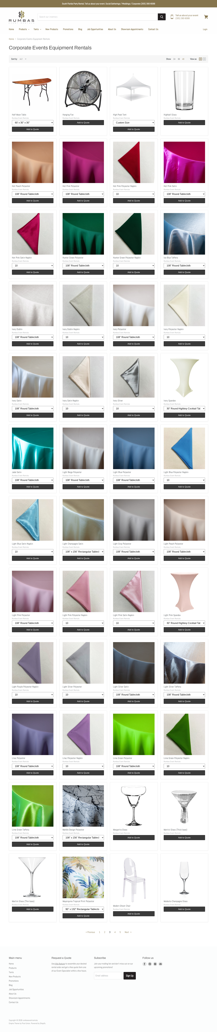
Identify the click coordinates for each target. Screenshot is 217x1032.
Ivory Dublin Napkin (71, 329)
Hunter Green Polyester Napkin (127, 257)
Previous (91, 932)
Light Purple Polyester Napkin (25, 686)
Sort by (14, 59)
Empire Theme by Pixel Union (19, 1023)
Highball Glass (170, 114)
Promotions (68, 29)
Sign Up (129, 975)
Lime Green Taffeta (20, 829)
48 (183, 59)
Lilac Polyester (18, 758)
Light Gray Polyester (122, 543)
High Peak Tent (120, 114)
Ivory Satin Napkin (71, 400)
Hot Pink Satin (170, 186)
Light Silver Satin (121, 686)
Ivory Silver (118, 400)
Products (23, 29)
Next (127, 932)
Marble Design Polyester (73, 829)
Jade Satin (16, 472)
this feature (60, 963)
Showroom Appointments (132, 29)
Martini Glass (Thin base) (23, 901)
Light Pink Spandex (172, 615)
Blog (80, 29)
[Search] (162, 16)
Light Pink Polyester (21, 615)
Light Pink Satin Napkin (123, 615)
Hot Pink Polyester (71, 186)
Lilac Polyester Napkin (73, 758)
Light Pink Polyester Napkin (75, 615)
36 (179, 59)
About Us (112, 29)
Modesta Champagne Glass (175, 901)
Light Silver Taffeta (172, 686)
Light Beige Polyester (72, 472)
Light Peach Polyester (173, 543)
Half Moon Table (19, 114)
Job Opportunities (95, 29)
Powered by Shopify (38, 1023)
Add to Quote (32, 129)
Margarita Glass (120, 829)
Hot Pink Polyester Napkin (124, 186)
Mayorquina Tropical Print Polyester (78, 901)
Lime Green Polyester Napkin (176, 758)
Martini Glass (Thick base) (175, 829)
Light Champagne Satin (73, 543)
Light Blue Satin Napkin (22, 543)
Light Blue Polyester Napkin (176, 472)
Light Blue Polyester (122, 472)
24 (174, 59)
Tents (36, 29)
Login (205, 29)
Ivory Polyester (119, 329)
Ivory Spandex (170, 400)
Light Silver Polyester (72, 686)
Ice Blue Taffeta (171, 257)
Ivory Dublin (17, 329)
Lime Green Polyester (122, 758)
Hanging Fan (68, 114)
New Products (51, 29)
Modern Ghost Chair (121, 905)
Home (11, 29)
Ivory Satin (16, 400)
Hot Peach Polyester (21, 186)
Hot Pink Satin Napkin (22, 257)
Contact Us (153, 29)
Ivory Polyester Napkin (173, 329)
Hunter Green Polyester (73, 257)
